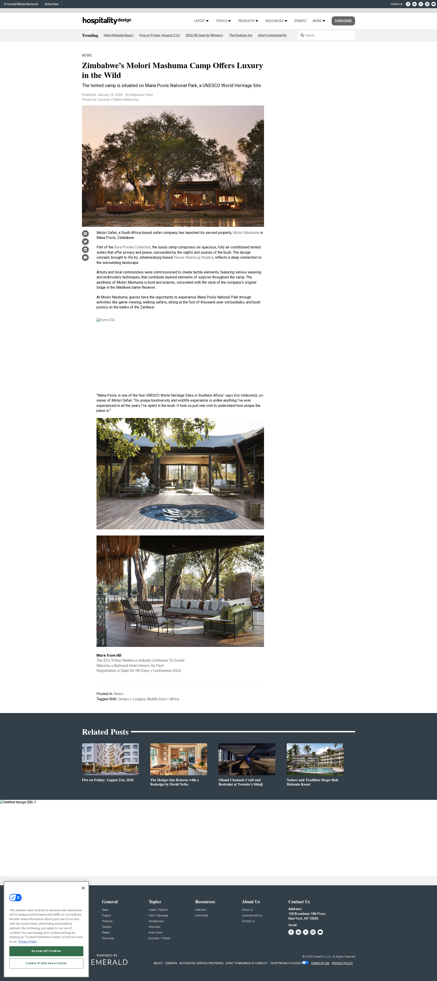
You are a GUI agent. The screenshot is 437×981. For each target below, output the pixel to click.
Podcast (107, 927)
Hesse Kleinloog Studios (193, 257)
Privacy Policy (27, 941)
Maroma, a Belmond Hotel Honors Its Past (130, 665)
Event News (156, 932)
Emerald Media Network (21, 4)
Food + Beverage (158, 915)
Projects (106, 915)
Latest (199, 21)
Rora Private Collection (132, 247)
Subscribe (343, 21)
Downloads (201, 915)
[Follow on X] (421, 4)
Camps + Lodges (131, 699)
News (87, 55)
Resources (274, 21)
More (317, 21)
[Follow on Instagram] (427, 4)
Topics (221, 21)
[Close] (83, 888)
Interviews (154, 927)
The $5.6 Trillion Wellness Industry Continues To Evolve (141, 660)
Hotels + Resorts (158, 909)
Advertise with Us (252, 915)
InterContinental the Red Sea (279, 35)
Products (246, 21)
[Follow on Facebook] (408, 4)
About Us (247, 909)
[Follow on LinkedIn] (414, 4)
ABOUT (158, 963)
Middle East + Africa (163, 699)
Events (300, 21)
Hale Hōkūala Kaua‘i (119, 35)
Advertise (51, 4)
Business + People (159, 938)
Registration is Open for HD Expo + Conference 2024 (139, 670)
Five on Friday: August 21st (159, 35)
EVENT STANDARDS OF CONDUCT (247, 963)
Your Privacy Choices (285, 963)
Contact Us (248, 921)
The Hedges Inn (240, 35)
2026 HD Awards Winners (204, 35)
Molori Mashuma (246, 232)
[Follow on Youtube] (433, 4)
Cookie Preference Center (46, 963)
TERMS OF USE (320, 963)
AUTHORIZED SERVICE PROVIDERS (201, 963)
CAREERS (171, 963)
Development (156, 921)
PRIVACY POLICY (342, 963)
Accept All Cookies (46, 951)
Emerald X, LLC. (322, 956)
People (105, 932)
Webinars (200, 909)
